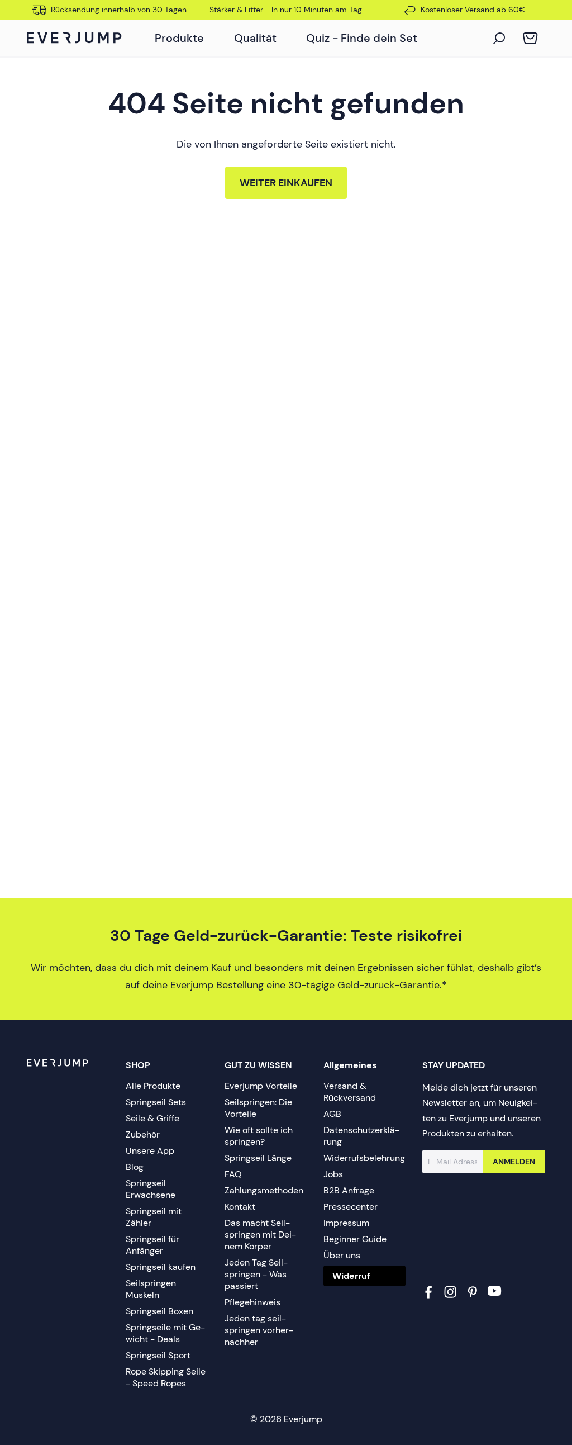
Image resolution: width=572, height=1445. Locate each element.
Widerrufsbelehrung (364, 1158)
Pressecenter (350, 1206)
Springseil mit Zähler (154, 1217)
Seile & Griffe (152, 1118)
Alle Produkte (153, 1086)
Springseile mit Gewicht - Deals (165, 1333)
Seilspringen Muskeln (151, 1289)
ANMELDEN (514, 1162)
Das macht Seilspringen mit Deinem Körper (260, 1234)
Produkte (179, 38)
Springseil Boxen (159, 1311)
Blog (135, 1167)
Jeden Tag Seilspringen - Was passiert (256, 1274)
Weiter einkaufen (286, 182)
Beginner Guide (355, 1239)
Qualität (255, 38)
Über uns (341, 1255)
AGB (332, 1114)
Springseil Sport (158, 1355)
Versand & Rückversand (349, 1091)
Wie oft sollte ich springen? (259, 1136)
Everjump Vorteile (261, 1086)
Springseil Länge (258, 1158)
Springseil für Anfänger (152, 1245)
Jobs (333, 1174)
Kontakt (240, 1206)
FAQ (233, 1174)
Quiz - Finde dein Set (361, 38)
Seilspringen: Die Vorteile (258, 1108)
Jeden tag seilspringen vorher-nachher (259, 1330)
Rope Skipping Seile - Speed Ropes (166, 1377)
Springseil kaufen (161, 1267)
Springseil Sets (156, 1102)
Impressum (346, 1223)
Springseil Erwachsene (150, 1189)
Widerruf (351, 1276)
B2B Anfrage (348, 1190)
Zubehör (143, 1134)
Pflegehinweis (252, 1302)
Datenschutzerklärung (361, 1136)
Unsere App (150, 1151)
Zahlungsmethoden (264, 1190)
